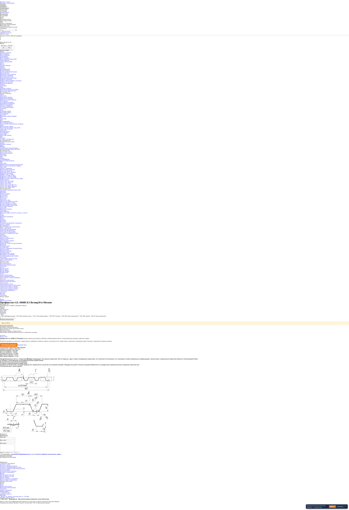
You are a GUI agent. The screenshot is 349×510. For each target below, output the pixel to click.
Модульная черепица (5, 93)
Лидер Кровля (4, 56)
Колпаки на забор (5, 193)
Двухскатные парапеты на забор (9, 201)
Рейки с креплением (5, 228)
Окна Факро (3, 257)
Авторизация (3, 10)
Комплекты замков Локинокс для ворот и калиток (13, 213)
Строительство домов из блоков (8, 286)
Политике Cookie (318, 507)
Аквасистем (3, 154)
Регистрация (3, 11)
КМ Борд (2, 146)
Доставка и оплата (5, 2)
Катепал (2, 64)
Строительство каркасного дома (8, 289)
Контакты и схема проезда (7, 3)
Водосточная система (6, 152)
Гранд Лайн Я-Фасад (5, 135)
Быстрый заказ (22, 345)
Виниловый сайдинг (5, 112)
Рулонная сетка (4, 237)
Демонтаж (3, 279)
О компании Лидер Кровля (7, 463)
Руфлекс (2, 66)
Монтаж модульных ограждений (9, 478)
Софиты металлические (6, 129)
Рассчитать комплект (9, 345)
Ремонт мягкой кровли (6, 275)
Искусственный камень (6, 122)
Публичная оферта (5, 470)
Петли (1, 214)
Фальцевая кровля (5, 70)
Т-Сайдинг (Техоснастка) (7, 139)
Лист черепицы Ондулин (7, 107)
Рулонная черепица (5, 65)
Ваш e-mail (3, 440)
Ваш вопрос (3, 443)
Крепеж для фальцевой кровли (8, 72)
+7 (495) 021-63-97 (5, 31)
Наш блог (2, 294)
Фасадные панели (5, 131)
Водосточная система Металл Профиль (10, 166)
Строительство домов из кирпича (9, 287)
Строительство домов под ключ (8, 258)
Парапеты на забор (5, 200)
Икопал (2, 63)
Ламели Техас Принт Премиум (8, 186)
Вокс (1, 117)
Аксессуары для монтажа (7, 102)
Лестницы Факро (4, 252)
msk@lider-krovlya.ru (5, 32)
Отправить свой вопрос (6, 455)
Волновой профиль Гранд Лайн (8, 205)
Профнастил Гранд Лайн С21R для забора (11, 178)
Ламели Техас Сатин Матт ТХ (8, 185)
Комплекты (3, 220)
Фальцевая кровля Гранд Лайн (8, 78)
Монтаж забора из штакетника (8, 480)
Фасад (1, 110)
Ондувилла (3, 108)
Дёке (1, 120)
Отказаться (340, 506)
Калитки (2, 219)
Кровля (2, 51)
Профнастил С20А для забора (8, 177)
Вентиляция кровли (5, 263)
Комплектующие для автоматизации (10, 227)
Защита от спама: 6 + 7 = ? (7, 452)
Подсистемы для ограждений (8, 229)
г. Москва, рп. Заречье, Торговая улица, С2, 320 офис (14, 496)
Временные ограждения (6, 216)
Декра (1, 87)
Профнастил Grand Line (6, 82)
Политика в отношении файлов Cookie (10, 467)
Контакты (2, 293)
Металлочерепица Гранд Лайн (8, 59)
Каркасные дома (4, 261)
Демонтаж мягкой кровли (7, 280)
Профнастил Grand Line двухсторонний (11, 243)
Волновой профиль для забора (8, 204)
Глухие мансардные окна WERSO (9, 256)
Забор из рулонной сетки (7, 238)
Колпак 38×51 (4, 196)
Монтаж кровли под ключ (7, 475)
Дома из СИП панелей (6, 260)
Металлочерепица (5, 55)
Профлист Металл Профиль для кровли (11, 80)
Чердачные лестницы (5, 251)
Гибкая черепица (4, 60)
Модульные (3, 192)
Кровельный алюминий (6, 75)
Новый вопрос (4, 435)
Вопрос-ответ (3, 336)
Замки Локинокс (4, 211)
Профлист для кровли (6, 79)
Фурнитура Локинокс (6, 209)
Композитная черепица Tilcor (8, 91)
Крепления (3, 221)
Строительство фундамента (7, 290)
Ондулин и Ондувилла (6, 106)
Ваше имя (2, 437)
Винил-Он (3, 115)
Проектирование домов (6, 284)
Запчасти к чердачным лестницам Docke (11, 248)
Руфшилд (2, 68)
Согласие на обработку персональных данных (12, 468)
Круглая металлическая (6, 153)
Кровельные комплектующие (8, 265)
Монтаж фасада (4, 270)
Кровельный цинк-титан (6, 77)
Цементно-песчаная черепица (8, 99)
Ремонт (2, 274)
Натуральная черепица (6, 97)
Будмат (2, 94)
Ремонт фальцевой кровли (7, 276)
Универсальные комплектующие (9, 148)
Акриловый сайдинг (5, 111)
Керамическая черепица (6, 98)
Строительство (4, 282)
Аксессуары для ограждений (8, 232)
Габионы (2, 234)
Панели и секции (4, 224)
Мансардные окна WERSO (7, 254)
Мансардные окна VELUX (7, 253)
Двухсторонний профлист (7, 240)
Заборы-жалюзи (4, 179)
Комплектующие (4, 249)
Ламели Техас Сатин (5, 183)
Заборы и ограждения (6, 168)
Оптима (2, 158)
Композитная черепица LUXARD (9, 89)
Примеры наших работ (6, 481)
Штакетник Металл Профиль (8, 172)
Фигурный (3, 244)
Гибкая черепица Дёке (6, 61)
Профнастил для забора (6, 173)
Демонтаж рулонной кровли (8, 281)
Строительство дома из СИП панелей (10, 285)
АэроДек (2, 84)
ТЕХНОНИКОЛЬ (4, 159)
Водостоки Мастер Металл (7, 160)
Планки (2, 215)
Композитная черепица (6, 83)
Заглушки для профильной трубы (9, 233)
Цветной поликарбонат (6, 105)
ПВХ (1, 162)
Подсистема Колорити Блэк (7, 230)
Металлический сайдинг (6, 126)
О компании (3, 291)
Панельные (3, 191)
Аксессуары (3, 210)
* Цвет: (2, 314)
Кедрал (2, 145)
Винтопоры (3, 235)
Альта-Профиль (4, 113)
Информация (3, 462)
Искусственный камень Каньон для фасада (11, 124)
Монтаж (2, 267)
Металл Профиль (4, 54)
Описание (2, 335)
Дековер (2, 143)
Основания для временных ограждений (11, 223)
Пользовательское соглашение (8, 471)
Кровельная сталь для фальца (8, 74)
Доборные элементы (5, 52)
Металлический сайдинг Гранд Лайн (10, 127)
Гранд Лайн (3, 85)
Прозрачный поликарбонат (7, 103)
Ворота (2, 218)
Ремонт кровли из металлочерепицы (10, 277)
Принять (332, 506)
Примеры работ (4, 272)
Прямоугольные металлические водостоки (11, 164)
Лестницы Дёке (4, 247)
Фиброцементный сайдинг (7, 141)
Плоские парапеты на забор (7, 202)
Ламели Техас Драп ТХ (6, 182)
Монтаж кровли (4, 268)
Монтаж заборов (4, 271)
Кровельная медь (4, 73)
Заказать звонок (4, 34)
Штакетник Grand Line (6, 171)
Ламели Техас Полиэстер (7, 181)
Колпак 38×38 (4, 195)
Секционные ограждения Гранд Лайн (10, 190)
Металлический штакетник (7, 169)
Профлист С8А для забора (7, 174)
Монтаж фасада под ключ (7, 476)
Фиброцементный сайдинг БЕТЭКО (10, 149)
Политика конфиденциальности (8, 466)
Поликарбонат (4, 101)
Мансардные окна (5, 246)
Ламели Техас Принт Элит (7, 187)
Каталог (2, 482)
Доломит (2, 138)
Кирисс (2, 125)
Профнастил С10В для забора (8, 176)
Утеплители (3, 266)
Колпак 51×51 (4, 197)
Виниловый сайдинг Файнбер (8, 116)
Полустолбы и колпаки (6, 206)
